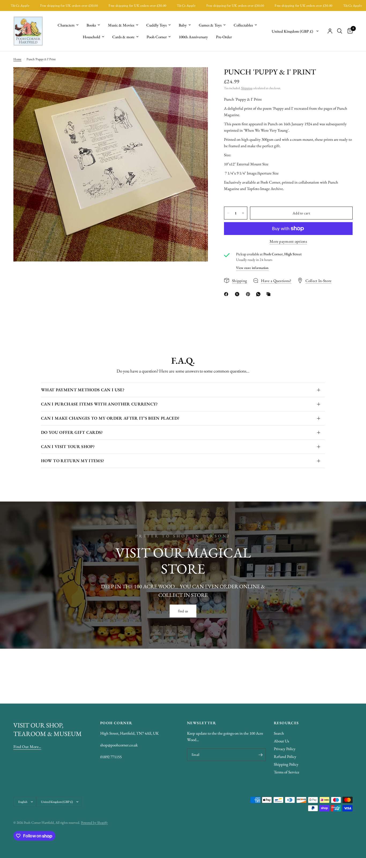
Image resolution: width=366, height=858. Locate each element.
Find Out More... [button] (27, 746)
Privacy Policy (285, 748)
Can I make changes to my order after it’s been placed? (110, 418)
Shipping (246, 88)
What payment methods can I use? (82, 390)
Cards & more (123, 36)
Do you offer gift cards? (72, 432)
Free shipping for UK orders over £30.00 (49, 5)
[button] (183, 611)
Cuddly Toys (156, 25)
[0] (349, 31)
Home (17, 59)
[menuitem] (68, 25)
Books (91, 25)
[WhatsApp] (259, 294)
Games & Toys (210, 25)
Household (91, 36)
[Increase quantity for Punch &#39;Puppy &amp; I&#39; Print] (243, 213)
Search (279, 733)
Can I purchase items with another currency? (99, 404)
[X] (238, 294)
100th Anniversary (193, 36)
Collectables (243, 25)
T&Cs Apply (166, 5)
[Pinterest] (249, 294)
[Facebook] (227, 294)
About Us (281, 740)
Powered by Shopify (94, 822)
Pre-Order (224, 36)
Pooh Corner (157, 36)
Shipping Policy (286, 764)
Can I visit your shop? (68, 446)
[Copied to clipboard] (269, 294)
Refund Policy (285, 756)
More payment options (288, 241)
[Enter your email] (260, 754)
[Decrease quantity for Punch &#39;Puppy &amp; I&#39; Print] (228, 213)
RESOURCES (286, 723)
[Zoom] (197, 78)
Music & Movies (121, 25)
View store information (252, 267)
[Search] (339, 31)
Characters (66, 25)
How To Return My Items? (72, 461)
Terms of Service (286, 772)
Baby (183, 25)
